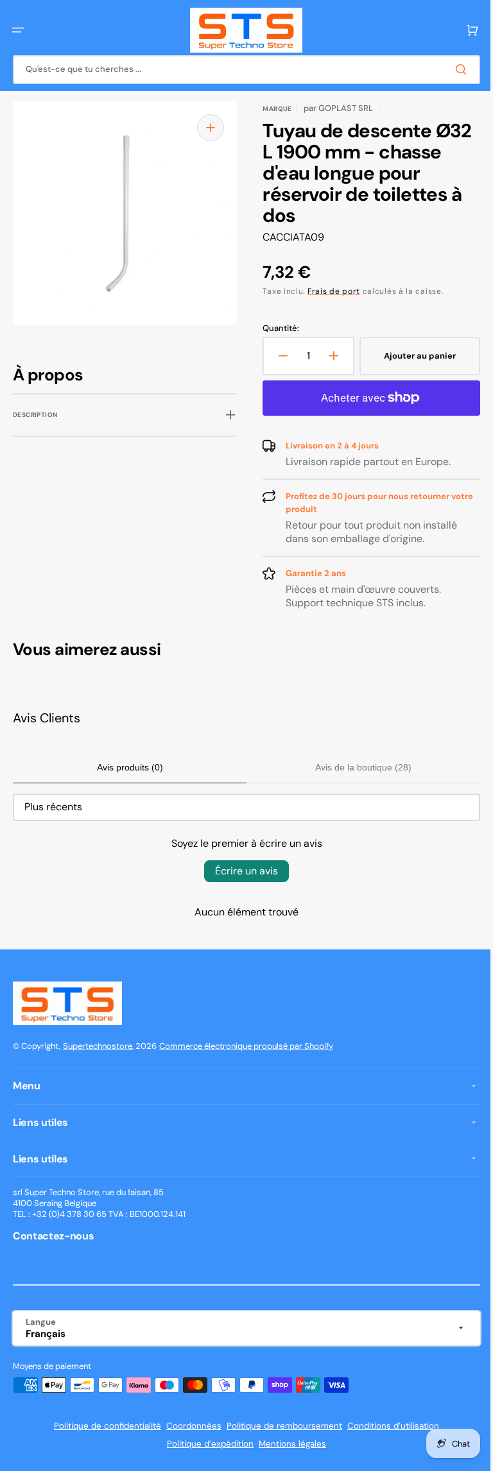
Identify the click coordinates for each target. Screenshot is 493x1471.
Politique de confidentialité (103, 1425)
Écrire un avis (242, 871)
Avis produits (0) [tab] (127, 767)
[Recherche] (454, 69)
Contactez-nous (53, 1236)
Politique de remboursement (280, 1425)
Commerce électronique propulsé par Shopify (246, 1046)
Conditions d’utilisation (389, 1425)
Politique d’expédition (205, 1443)
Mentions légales (288, 1443)
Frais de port (329, 291)
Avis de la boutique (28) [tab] (356, 767)
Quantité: (276, 328)
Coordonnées (189, 1425)
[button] (18, 30)
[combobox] (242, 69)
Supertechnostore (97, 1046)
